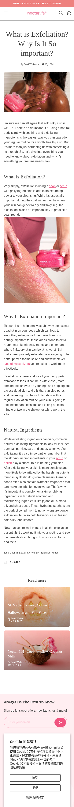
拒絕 (35, 788)
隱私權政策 (17, 767)
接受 (35, 777)
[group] (37, 3)
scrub (63, 186)
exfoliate (25, 552)
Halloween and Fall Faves (27, 612)
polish (8, 463)
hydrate (35, 552)
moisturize (45, 552)
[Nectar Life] (37, 13)
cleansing (15, 552)
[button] (61, 13)
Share (15, 562)
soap (52, 186)
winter (55, 552)
